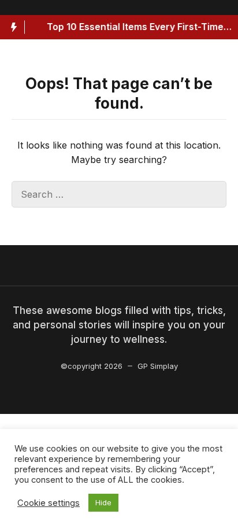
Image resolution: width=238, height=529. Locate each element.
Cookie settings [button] (48, 503)
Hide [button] (103, 502)
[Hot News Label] (12, 27)
